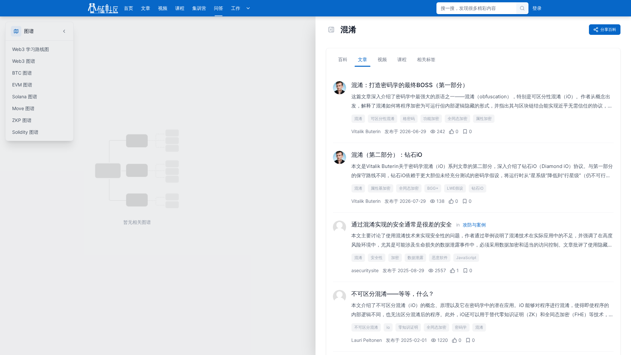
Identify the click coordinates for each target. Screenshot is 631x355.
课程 (179, 8)
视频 (162, 8)
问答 (218, 8)
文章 (145, 8)
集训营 (199, 8)
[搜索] (522, 8)
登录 (537, 8)
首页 (128, 8)
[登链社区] (103, 8)
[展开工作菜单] (248, 8)
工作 (235, 8)
